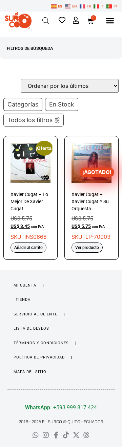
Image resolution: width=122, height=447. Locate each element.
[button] (110, 20)
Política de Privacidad (39, 357)
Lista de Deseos (31, 328)
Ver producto (87, 247)
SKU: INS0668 (30, 191)
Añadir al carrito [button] (28, 247)
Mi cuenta (25, 285)
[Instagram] (45, 435)
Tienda (23, 299)
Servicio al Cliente (35, 314)
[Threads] (86, 435)
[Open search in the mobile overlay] (45, 20)
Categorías (22, 104)
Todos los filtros (30, 119)
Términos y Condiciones (41, 343)
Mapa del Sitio (30, 372)
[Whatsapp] (35, 435)
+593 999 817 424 (61, 407)
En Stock (61, 104)
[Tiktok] (66, 435)
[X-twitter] (76, 435)
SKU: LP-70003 (91, 191)
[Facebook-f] (56, 435)
